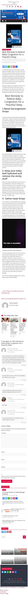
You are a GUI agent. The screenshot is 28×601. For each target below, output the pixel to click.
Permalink (11, 352)
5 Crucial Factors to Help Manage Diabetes (13, 493)
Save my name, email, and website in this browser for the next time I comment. (13, 476)
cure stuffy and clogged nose (7, 60)
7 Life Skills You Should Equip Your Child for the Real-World (22, 327)
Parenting (8, 49)
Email (3, 459)
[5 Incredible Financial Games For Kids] (7, 556)
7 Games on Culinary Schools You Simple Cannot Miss (17, 509)
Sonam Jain (12, 383)
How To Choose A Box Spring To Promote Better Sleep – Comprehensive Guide (13, 328)
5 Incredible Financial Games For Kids (9, 4)
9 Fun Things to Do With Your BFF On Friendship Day (12, 292)
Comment (3, 433)
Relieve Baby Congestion (18, 60)
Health (4, 49)
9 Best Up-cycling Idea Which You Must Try (14, 298)
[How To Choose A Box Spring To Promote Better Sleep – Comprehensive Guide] (14, 318)
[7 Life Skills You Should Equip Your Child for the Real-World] (22, 318)
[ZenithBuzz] (2, 20)
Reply (24, 365)
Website (3, 467)
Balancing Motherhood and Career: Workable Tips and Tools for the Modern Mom (13, 521)
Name (3, 452)
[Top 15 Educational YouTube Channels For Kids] (5, 318)
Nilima (10, 368)
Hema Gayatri (13, 59)
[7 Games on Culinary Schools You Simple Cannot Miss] (5, 508)
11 (3, 332)
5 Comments (20, 59)
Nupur (10, 397)
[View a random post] (25, 20)
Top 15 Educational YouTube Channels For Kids (5, 326)
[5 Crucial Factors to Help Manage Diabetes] (7, 547)
